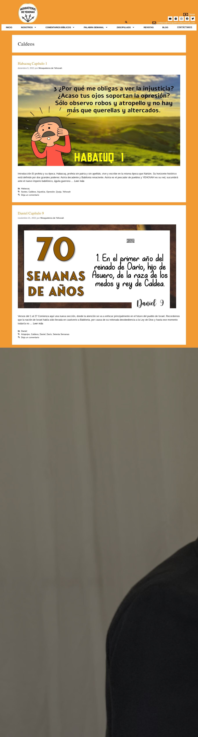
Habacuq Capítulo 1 (32, 63)
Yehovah (67, 192)
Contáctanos (184, 27)
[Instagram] (181, 18)
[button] (29, 27)
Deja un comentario (30, 195)
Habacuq (25, 188)
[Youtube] (170, 18)
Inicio (9, 27)
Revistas (149, 27)
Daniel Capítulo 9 (31, 213)
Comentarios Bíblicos (58, 27)
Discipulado (124, 27)
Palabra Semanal (94, 27)
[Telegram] (176, 18)
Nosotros (27, 27)
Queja (58, 192)
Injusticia (41, 192)
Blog (165, 27)
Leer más (79, 181)
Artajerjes (25, 334)
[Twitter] (192, 18)
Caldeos (32, 192)
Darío (49, 334)
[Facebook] (187, 18)
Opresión (50, 192)
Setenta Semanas (61, 334)
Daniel (24, 331)
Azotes (24, 192)
